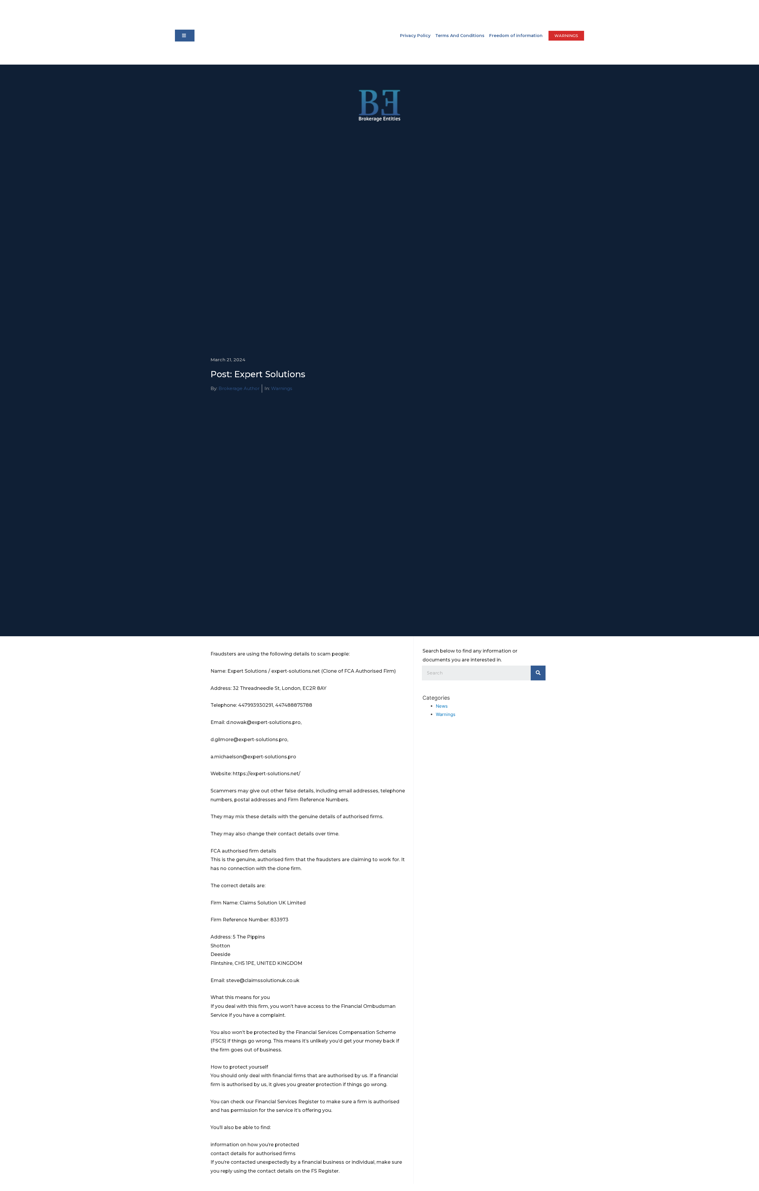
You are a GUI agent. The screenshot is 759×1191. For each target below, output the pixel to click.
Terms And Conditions (459, 35)
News (442, 706)
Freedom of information (516, 35)
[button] (184, 35)
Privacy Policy (415, 35)
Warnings (281, 388)
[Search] (538, 673)
